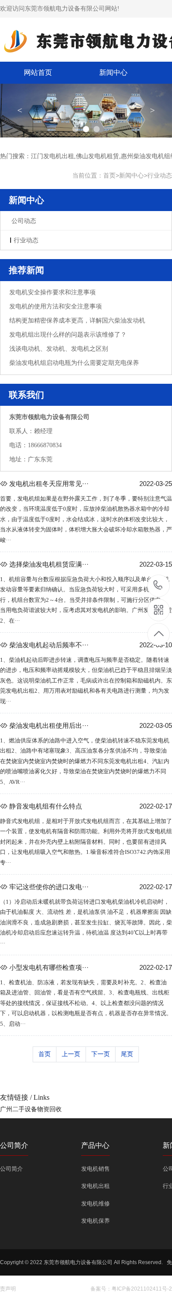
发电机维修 (95, 1203)
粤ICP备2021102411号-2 (142, 1289)
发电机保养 (95, 1220)
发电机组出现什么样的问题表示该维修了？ (68, 334)
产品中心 (95, 1145)
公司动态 (23, 220)
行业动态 (159, 175)
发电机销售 (95, 1168)
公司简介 (14, 1145)
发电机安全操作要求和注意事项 (52, 292)
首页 (109, 175)
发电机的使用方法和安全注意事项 (55, 306)
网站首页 (38, 72)
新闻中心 (113, 72)
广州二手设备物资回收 (31, 1109)
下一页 (100, 1053)
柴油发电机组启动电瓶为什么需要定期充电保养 (74, 363)
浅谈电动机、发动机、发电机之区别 (58, 348)
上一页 (71, 1053)
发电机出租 (95, 1186)
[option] (86, 110)
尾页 (127, 1053)
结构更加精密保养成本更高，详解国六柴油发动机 (77, 320)
